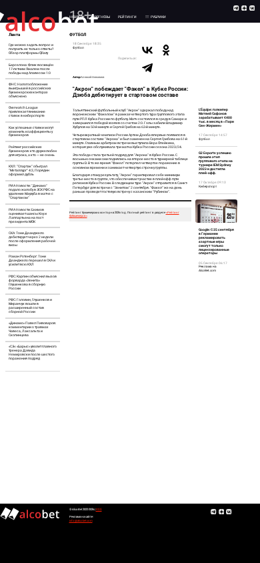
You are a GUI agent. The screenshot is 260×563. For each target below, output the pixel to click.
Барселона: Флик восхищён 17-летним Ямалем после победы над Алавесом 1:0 (31, 69)
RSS (99, 509)
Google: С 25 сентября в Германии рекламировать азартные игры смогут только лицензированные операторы (216, 241)
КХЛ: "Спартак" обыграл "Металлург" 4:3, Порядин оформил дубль (29, 170)
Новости (77, 17)
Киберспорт (208, 186)
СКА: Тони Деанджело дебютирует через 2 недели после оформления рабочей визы (32, 239)
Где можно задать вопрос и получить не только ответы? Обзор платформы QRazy (31, 49)
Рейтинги (127, 17)
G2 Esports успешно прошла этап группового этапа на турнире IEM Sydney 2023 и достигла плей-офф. (216, 163)
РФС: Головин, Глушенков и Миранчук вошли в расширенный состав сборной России (30, 306)
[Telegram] (147, 67)
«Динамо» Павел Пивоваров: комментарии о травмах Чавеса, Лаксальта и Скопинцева (32, 329)
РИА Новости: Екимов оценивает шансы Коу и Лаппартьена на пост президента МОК (28, 215)
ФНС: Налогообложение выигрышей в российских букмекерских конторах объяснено (30, 90)
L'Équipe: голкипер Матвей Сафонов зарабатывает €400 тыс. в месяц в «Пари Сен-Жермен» (216, 117)
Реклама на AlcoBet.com (208, 268)
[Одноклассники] (166, 50)
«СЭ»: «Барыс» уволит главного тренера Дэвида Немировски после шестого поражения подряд (33, 352)
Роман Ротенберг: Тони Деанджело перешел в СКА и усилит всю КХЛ (32, 260)
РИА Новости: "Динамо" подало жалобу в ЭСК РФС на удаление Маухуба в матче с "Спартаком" (32, 191)
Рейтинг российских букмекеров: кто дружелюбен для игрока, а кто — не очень (33, 151)
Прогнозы (101, 17)
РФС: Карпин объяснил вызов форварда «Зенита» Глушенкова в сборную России (33, 282)
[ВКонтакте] (147, 50)
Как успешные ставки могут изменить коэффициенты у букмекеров (31, 131)
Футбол (78, 47)
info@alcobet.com (81, 520)
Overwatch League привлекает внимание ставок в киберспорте (27, 111)
